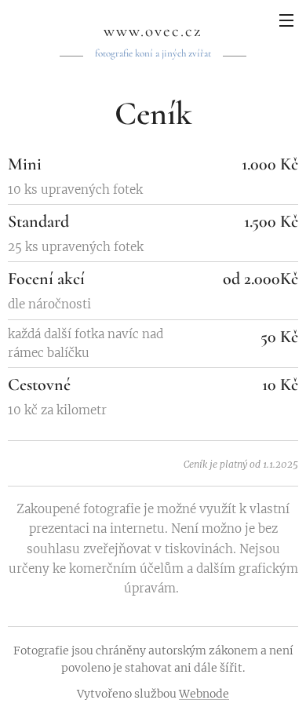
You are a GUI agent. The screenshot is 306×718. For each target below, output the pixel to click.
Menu (286, 19)
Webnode (204, 694)
